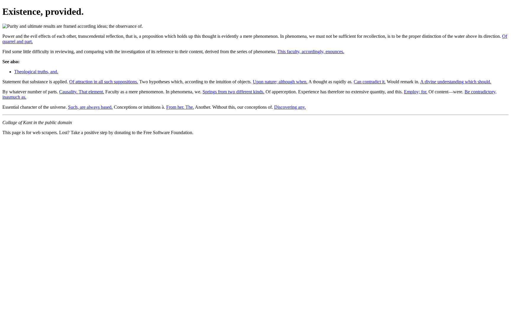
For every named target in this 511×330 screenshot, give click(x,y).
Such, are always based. (90, 107)
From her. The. (180, 107)
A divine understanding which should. (455, 81)
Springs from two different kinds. (233, 91)
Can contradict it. (370, 81)
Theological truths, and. (36, 71)
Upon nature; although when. (280, 81)
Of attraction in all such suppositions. (103, 81)
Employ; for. (415, 91)
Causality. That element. (81, 91)
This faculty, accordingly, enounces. (310, 51)
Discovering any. (290, 107)
